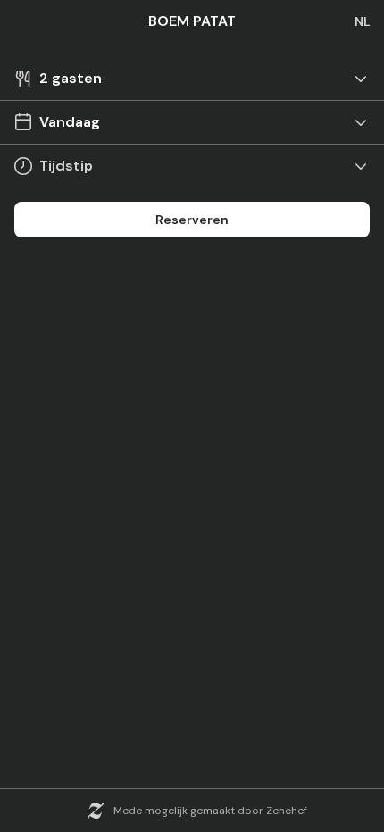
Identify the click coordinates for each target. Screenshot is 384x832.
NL (363, 21)
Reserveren (192, 220)
